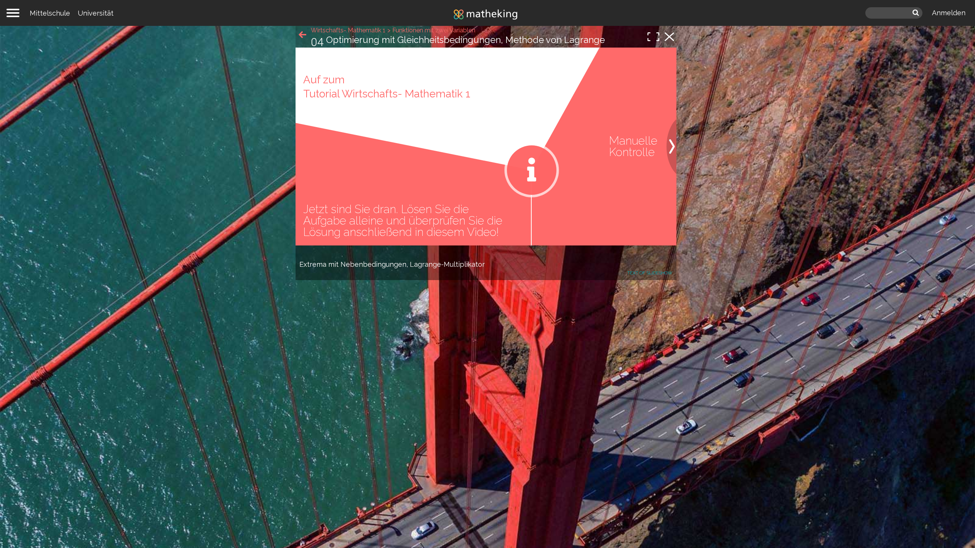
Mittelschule (50, 13)
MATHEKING (487, 14)
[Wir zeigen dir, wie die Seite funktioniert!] (531, 170)
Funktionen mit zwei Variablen (433, 30)
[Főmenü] (13, 13)
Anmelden (948, 13)
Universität (95, 13)
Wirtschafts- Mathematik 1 (348, 30)
